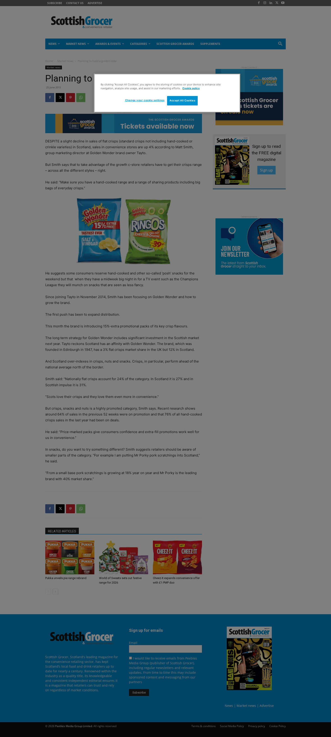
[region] (167, 93)
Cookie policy (191, 88)
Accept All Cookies (182, 100)
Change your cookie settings (144, 100)
